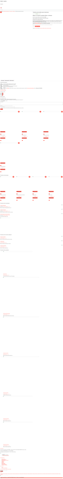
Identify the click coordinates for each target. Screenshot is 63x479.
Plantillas (6, 473)
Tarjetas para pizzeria (5, 392)
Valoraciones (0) (7, 80)
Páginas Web (56, 473)
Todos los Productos (4, 464)
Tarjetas (13, 6)
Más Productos (12, 80)
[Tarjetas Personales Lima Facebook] (0, 456)
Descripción (2, 80)
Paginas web (17, 6)
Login (2, 467)
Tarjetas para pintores (9, 473)
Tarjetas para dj (2, 241)
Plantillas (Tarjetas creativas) (5, 460)
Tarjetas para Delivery (29, 473)
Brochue (41, 473)
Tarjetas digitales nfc (8, 6)
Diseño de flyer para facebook (51, 473)
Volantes (22, 6)
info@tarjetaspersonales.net (5, 455)
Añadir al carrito (37, 26)
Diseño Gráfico (3, 463)
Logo (42, 473)
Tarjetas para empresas (3, 245)
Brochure (3, 462)
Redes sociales (2, 6)
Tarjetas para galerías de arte (16, 473)
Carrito (25, 6)
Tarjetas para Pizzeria (35, 473)
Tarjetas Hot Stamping (3, 205)
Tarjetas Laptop (25, 473)
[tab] (3, 80)
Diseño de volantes (46, 473)
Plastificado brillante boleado (6, 313)
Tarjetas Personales (4, 459)
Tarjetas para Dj (21, 473)
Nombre (1, 105)
